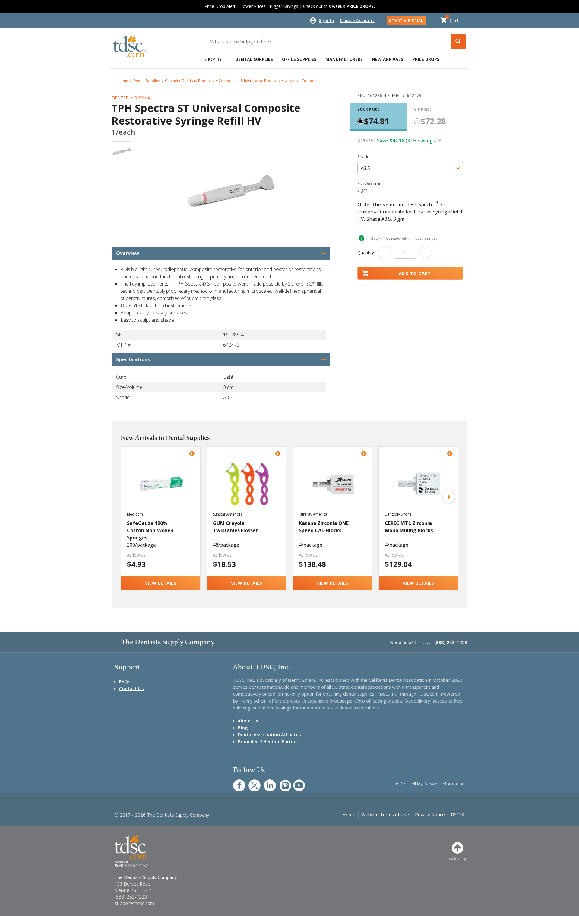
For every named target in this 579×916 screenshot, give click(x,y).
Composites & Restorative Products (249, 80)
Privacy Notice (430, 814)
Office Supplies (299, 59)
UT (296, 782)
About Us (248, 721)
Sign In (326, 20)
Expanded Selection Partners (269, 741)
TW (251, 782)
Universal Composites (303, 80)
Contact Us (131, 688)
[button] (458, 41)
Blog (243, 728)
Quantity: (366, 252)
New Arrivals (387, 59)
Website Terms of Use (385, 814)
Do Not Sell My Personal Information (429, 784)
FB (235, 782)
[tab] (378, 117)
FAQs (125, 681)
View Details (160, 583)
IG (281, 782)
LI (265, 782)
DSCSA (457, 814)
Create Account (357, 20)
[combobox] (410, 168)
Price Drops (425, 59)
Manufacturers (344, 59)
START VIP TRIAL (406, 20)
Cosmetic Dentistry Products (189, 80)
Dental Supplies (254, 59)
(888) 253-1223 (450, 642)
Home (123, 80)
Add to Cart (415, 273)
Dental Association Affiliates (269, 734)
